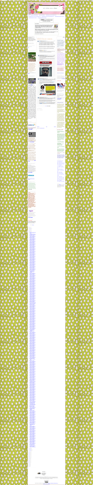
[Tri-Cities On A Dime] (28, 48)
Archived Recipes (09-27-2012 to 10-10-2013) (59, 16)
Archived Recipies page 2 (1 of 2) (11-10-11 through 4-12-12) (35, 16)
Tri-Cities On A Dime (30, 46)
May (30, 231)
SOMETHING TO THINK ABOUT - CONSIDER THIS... (32, 236)
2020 (29, 456)
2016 (29, 460)
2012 (29, 464)
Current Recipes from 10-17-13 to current (33, 17)
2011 (29, 465)
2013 (29, 463)
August (30, 228)
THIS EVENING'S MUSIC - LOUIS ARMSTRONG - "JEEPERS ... (32, 271)
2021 (29, 455)
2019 (29, 457)
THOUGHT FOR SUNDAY (31, 405)
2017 (29, 459)
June (30, 230)
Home (46, 126)
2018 (29, 458)
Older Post (55, 126)
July (29, 229)
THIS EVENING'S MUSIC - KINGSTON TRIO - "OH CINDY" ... (32, 424)
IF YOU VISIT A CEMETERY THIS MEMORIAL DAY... (32, 402)
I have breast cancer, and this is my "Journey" (42, 17)
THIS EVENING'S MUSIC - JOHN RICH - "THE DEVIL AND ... (32, 359)
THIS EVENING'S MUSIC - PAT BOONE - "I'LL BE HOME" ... (32, 303)
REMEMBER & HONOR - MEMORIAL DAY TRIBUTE (32, 381)
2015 (29, 461)
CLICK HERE (30, 172)
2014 (29, 462)
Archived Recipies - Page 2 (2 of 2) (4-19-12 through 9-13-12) (48, 16)
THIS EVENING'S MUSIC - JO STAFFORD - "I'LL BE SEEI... (32, 234)
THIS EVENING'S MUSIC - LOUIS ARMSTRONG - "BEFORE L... (32, 330)
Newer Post (38, 126)
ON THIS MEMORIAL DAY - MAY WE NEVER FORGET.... (32, 404)
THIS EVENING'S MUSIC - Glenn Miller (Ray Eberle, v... (32, 444)
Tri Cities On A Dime (50, 8)
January (30, 450)
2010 (29, 466)
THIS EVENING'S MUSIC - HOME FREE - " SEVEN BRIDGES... (32, 409)
